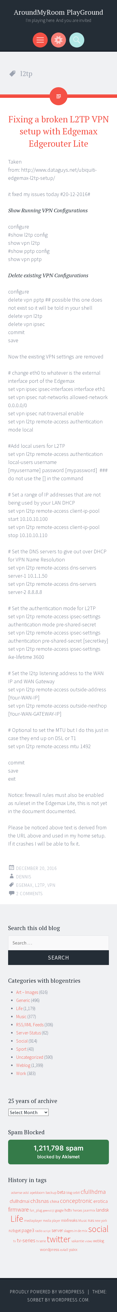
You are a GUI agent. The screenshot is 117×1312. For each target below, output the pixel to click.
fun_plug (36, 1210)
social (98, 1228)
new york (101, 1220)
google (59, 1210)
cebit (76, 1192)
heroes (77, 1210)
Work (21, 1073)
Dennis (24, 877)
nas (91, 1220)
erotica (100, 1201)
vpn (51, 885)
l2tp (40, 885)
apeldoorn (37, 1192)
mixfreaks (69, 1220)
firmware (18, 1209)
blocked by (64, 1154)
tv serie (41, 1241)
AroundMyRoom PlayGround (58, 12)
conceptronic (76, 1200)
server (57, 1230)
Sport (21, 1049)
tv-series (26, 1240)
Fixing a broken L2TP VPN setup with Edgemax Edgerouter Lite (58, 131)
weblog (98, 1240)
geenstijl (48, 1210)
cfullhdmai (19, 1201)
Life (19, 1008)
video (88, 1241)
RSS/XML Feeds (30, 1025)
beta (61, 1192)
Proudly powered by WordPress (47, 1292)
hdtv (68, 1210)
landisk (102, 1210)
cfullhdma (93, 1191)
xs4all (64, 1249)
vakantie (77, 1241)
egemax (24, 885)
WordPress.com (70, 1300)
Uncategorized (29, 1057)
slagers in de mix (75, 1230)
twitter (58, 1239)
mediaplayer (33, 1220)
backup (51, 1192)
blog (69, 1193)
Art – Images (27, 992)
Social (22, 1041)
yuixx (73, 1249)
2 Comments (29, 893)
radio (38, 1231)
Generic (23, 1000)
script (47, 1231)
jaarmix (89, 1210)
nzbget (15, 1230)
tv (14, 1241)
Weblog (23, 1065)
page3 (28, 1230)
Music (21, 1016)
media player (51, 1220)
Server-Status (28, 1033)
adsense (16, 1193)
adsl (26, 1193)
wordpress (49, 1249)
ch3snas (39, 1200)
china (54, 1201)
